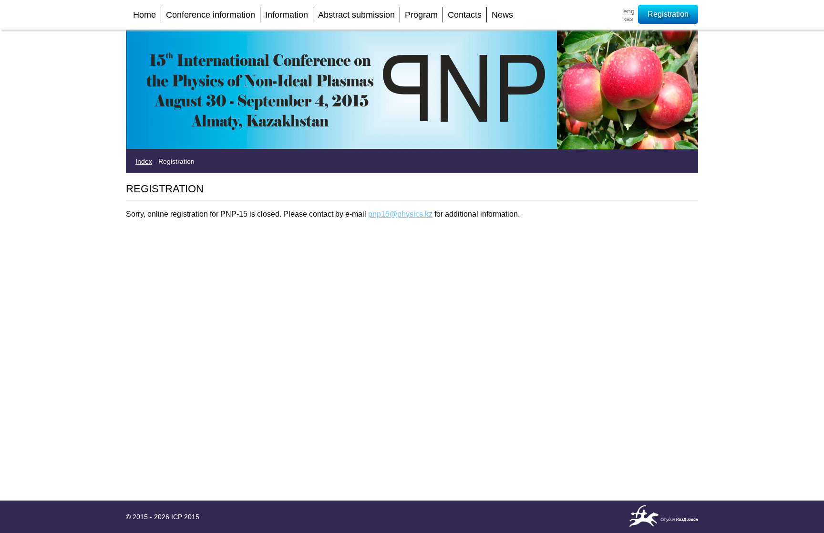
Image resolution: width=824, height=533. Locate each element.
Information (286, 15)
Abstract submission (356, 15)
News (502, 15)
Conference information (210, 15)
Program (421, 15)
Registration (668, 14)
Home (144, 15)
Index (143, 161)
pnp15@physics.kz (400, 214)
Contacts (465, 15)
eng (629, 11)
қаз (628, 18)
